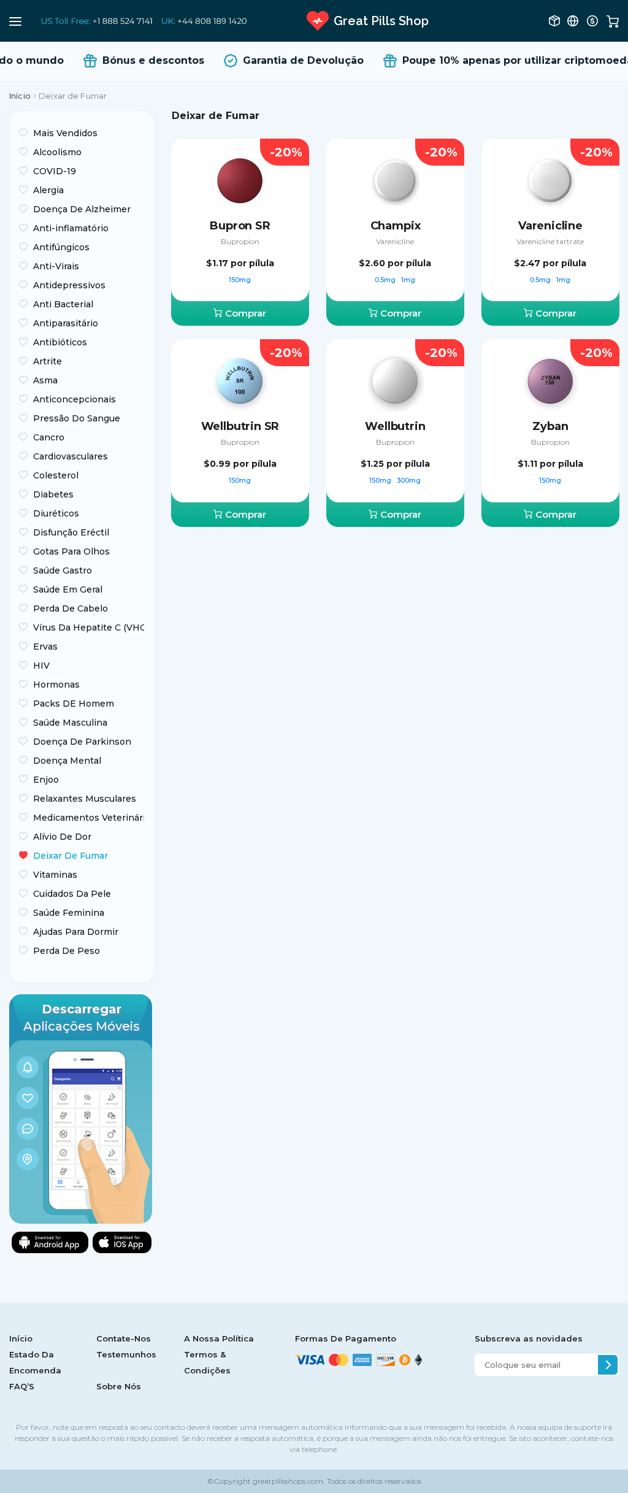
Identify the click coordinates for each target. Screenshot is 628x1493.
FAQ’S (21, 1386)
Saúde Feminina (68, 913)
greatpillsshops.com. (288, 1481)
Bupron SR (240, 225)
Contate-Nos (123, 1338)
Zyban (550, 426)
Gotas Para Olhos (71, 551)
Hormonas (56, 684)
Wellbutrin (395, 426)
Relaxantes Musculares (84, 799)
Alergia (48, 190)
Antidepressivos (69, 285)
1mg (408, 279)
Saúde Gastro (62, 570)
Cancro (48, 437)
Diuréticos (56, 513)
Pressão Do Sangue (76, 418)
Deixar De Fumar (70, 856)
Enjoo (46, 780)
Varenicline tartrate (550, 241)
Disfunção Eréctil (71, 532)
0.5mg (386, 279)
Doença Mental (67, 761)
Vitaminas (55, 875)
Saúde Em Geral (67, 589)
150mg (240, 279)
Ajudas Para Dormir (75, 932)
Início (20, 96)
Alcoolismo (57, 152)
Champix (395, 225)
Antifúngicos (61, 247)
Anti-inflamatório (71, 228)
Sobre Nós (118, 1386)
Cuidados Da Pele (72, 894)
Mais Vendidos (65, 133)
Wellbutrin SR (240, 426)
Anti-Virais (56, 266)
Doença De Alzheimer (82, 209)
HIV (41, 665)
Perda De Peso (66, 951)
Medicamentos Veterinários (88, 818)
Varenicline (395, 241)
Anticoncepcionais (74, 399)
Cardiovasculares (70, 456)
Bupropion (240, 241)
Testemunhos (126, 1354)
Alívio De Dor (62, 837)
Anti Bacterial (63, 304)
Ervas (45, 646)
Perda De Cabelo (70, 608)
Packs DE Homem (73, 703)
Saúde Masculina (70, 722)
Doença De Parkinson (82, 741)
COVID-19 (54, 171)
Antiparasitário (65, 323)
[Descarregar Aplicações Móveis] (80, 1108)
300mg (409, 480)
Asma (45, 380)
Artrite (47, 361)
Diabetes (53, 494)
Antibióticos (60, 342)
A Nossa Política (219, 1338)
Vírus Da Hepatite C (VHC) (88, 627)
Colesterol (55, 475)
